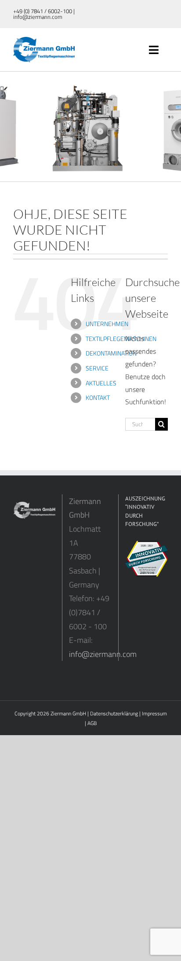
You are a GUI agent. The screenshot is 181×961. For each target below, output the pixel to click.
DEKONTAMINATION (111, 353)
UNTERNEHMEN (107, 323)
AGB (92, 723)
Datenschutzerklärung (114, 713)
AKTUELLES (101, 383)
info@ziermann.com (103, 654)
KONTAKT (98, 397)
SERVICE (97, 368)
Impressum (154, 713)
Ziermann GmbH (68, 713)
